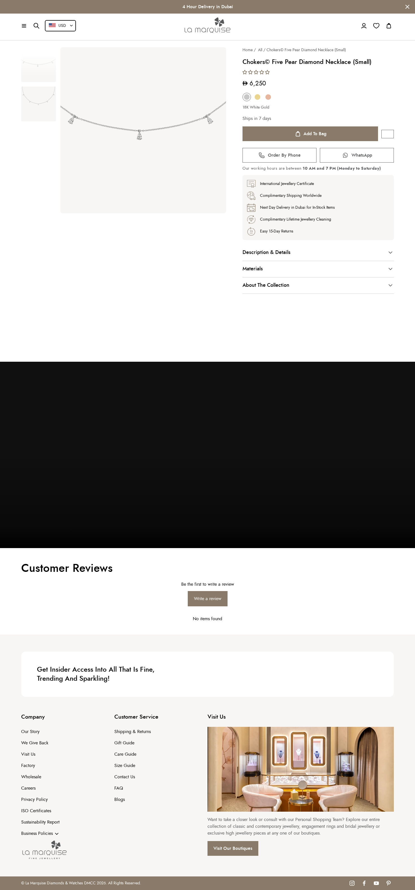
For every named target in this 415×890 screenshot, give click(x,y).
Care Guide (125, 754)
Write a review (207, 598)
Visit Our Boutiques (232, 848)
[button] (24, 26)
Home (248, 50)
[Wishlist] (376, 26)
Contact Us (124, 777)
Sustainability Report (40, 822)
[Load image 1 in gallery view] (38, 64)
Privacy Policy (34, 799)
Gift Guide (124, 743)
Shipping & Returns (132, 731)
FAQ (118, 788)
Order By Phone (284, 155)
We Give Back (34, 743)
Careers (28, 788)
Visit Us (28, 754)
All (260, 50)
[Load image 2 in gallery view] (38, 104)
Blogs (119, 799)
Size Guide (124, 765)
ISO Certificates (36, 811)
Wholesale (31, 777)
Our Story (30, 731)
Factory (28, 765)
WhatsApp (361, 155)
